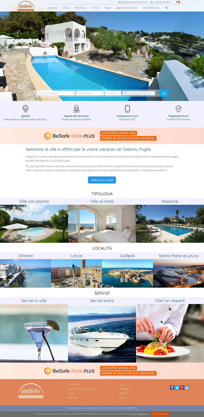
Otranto (25, 255)
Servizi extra (102, 300)
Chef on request (170, 300)
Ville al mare (102, 201)
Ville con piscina (34, 201)
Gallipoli (127, 255)
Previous (6, 55)
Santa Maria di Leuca (178, 255)
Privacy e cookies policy (140, 414)
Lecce (76, 255)
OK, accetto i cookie (160, 414)
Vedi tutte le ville (102, 180)
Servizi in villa (34, 300)
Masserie (170, 201)
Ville (122, 384)
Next (198, 55)
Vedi (45, 44)
